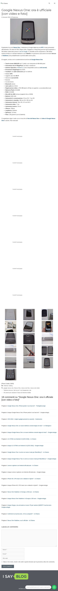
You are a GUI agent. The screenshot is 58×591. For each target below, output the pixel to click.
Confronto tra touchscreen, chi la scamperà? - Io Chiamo (23, 514)
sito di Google (23, 51)
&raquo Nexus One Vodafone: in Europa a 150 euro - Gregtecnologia (26, 498)
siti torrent (43, 67)
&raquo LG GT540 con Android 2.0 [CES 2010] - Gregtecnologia (25, 445)
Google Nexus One (37, 59)
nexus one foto (25, 388)
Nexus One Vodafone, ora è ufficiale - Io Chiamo (21, 520)
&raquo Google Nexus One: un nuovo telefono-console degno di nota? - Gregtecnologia (31, 432)
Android (6, 385)
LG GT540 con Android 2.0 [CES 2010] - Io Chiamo (21, 439)
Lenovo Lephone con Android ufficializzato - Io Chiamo (22, 465)
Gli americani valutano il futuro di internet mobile (17, 392)
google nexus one (8, 388)
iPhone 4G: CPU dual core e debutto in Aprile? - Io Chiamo (23, 478)
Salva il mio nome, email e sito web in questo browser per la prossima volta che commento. (29, 562)
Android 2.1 (20, 67)
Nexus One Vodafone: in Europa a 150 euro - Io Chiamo (23, 492)
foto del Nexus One (33, 118)
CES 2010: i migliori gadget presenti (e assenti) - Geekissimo (24, 419)
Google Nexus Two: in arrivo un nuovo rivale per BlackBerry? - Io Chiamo (28, 452)
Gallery (11, 385)
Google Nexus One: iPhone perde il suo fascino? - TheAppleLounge (26, 406)
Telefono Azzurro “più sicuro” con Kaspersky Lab (17, 390)
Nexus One (16, 47)
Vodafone (5, 55)
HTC (42, 47)
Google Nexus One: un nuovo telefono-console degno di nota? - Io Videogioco (29, 425)
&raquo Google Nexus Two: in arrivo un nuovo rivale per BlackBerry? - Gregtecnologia (31, 459)
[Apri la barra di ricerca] (49, 3)
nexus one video (35, 388)
